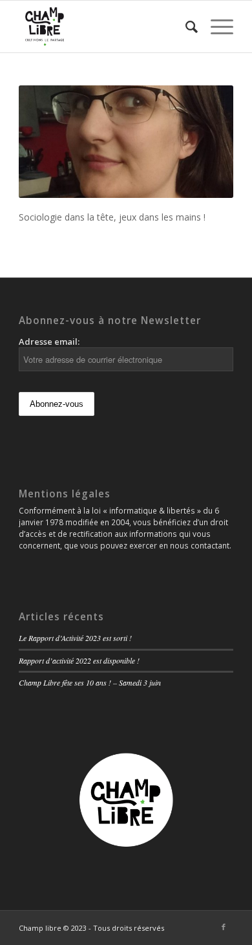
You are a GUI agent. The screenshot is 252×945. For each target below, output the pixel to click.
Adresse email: (49, 341)
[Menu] (215, 26)
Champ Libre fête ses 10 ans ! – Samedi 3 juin (90, 682)
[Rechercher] (185, 26)
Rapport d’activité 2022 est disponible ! (79, 660)
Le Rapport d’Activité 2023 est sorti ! (75, 638)
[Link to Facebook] (223, 927)
